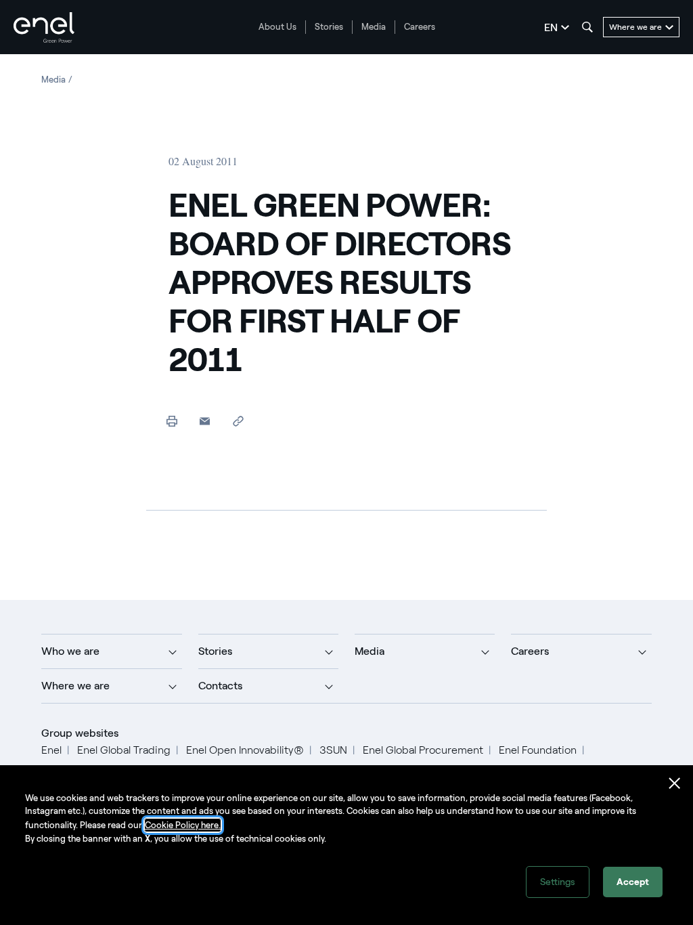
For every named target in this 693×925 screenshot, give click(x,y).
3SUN (333, 750)
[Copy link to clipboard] (238, 421)
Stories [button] (215, 651)
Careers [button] (530, 651)
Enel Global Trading (124, 750)
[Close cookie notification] (675, 783)
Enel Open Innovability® (245, 750)
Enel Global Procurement (423, 750)
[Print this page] (171, 421)
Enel (51, 750)
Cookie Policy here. (183, 825)
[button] (204, 421)
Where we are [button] (75, 685)
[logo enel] (44, 27)
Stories (329, 27)
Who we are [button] (70, 651)
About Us (277, 27)
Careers (419, 27)
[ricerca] (587, 27)
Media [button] (369, 651)
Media (373, 27)
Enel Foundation (538, 750)
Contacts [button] (220, 685)
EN (551, 27)
